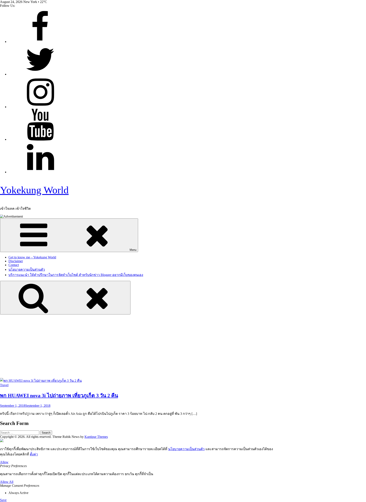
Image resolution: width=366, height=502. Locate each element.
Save (3, 500)
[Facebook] (40, 41)
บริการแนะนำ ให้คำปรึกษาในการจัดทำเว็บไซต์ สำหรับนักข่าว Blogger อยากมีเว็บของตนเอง (75, 275)
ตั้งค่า (34, 454)
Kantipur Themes (96, 437)
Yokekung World (34, 190)
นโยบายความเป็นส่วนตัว (26, 269)
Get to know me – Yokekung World (32, 257)
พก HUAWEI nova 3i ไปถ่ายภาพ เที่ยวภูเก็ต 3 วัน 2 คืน (59, 395)
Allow (4, 462)
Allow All (6, 482)
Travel (4, 385)
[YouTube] (40, 139)
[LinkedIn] (40, 172)
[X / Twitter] (40, 74)
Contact (13, 265)
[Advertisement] (183, 346)
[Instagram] (40, 107)
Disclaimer (15, 261)
